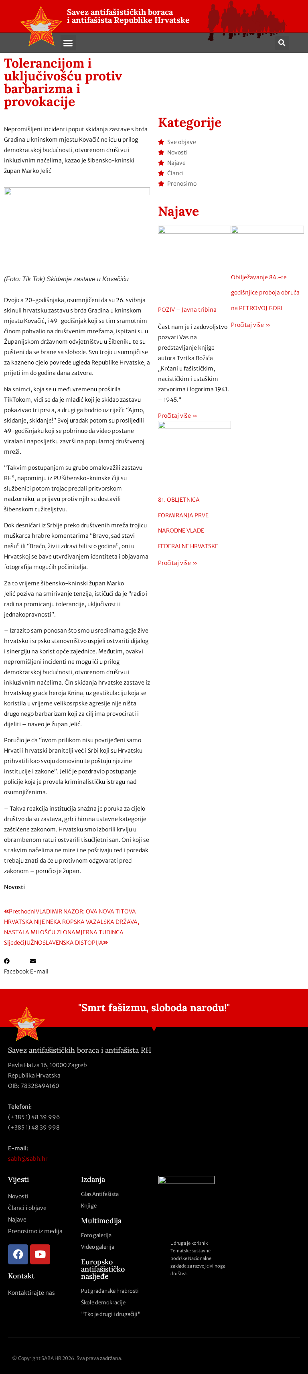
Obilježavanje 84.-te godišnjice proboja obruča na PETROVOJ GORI (265, 293)
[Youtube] (40, 1254)
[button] (68, 42)
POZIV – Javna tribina (187, 309)
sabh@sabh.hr (28, 1158)
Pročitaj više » (177, 415)
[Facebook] (18, 1254)
